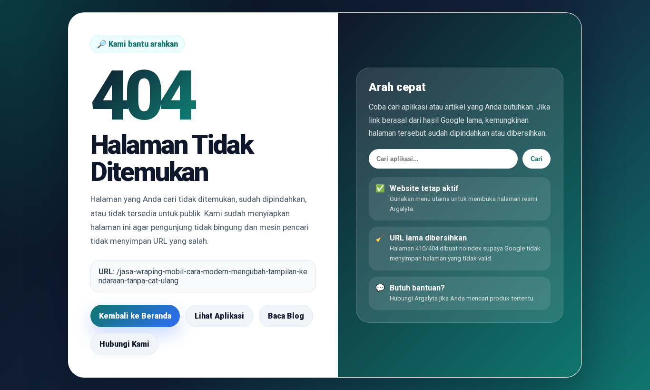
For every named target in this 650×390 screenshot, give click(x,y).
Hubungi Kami (124, 344)
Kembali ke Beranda (135, 315)
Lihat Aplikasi (219, 315)
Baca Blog (286, 315)
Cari (536, 158)
